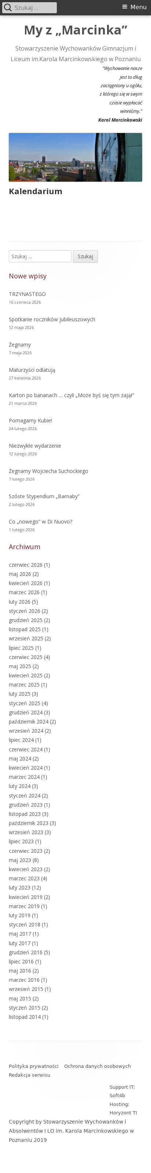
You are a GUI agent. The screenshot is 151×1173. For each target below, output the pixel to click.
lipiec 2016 (21, 961)
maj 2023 (20, 859)
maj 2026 (20, 573)
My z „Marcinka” (75, 30)
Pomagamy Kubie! (30, 420)
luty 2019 (19, 915)
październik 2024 (28, 721)
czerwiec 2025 (26, 657)
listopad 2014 (25, 1016)
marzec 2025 (24, 684)
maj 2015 (20, 998)
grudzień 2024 (26, 712)
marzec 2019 (24, 906)
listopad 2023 (25, 813)
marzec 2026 (24, 592)
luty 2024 (19, 785)
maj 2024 (20, 758)
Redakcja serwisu (29, 1075)
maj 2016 (20, 970)
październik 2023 (28, 822)
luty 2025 (19, 693)
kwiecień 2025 (26, 675)
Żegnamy (20, 344)
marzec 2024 (24, 776)
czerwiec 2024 (26, 749)
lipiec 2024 (21, 739)
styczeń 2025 (24, 703)
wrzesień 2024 (26, 730)
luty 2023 (19, 887)
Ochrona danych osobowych (97, 1066)
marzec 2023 (24, 878)
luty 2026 (19, 601)
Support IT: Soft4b (122, 1091)
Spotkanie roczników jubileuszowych (52, 319)
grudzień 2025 (26, 620)
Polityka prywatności (34, 1066)
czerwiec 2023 (26, 850)
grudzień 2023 (26, 804)
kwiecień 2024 (26, 767)
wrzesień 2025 (26, 638)
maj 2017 (20, 933)
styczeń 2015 (24, 1007)
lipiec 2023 (21, 841)
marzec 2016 (24, 979)
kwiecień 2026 (26, 583)
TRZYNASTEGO (27, 294)
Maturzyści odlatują (32, 369)
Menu (138, 7)
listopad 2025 (25, 629)
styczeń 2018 (24, 924)
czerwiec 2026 (26, 564)
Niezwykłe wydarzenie (35, 445)
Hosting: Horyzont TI (123, 1108)
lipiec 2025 (21, 647)
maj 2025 (20, 666)
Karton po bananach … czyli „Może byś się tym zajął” (71, 395)
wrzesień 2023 (26, 832)
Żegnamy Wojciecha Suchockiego (48, 470)
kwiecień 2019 (26, 896)
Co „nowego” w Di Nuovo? (40, 521)
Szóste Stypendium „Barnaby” (44, 496)
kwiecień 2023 (26, 869)
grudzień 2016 (26, 952)
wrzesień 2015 (26, 988)
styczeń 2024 (24, 795)
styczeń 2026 (24, 610)
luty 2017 (19, 943)
